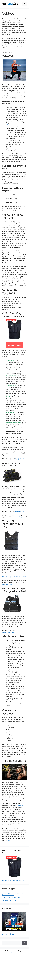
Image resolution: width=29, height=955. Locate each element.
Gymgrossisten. (20, 459)
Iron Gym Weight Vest (19, 517)
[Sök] (24, 943)
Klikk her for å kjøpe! (8, 934)
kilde (7, 125)
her (9, 840)
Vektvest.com (14, 952)
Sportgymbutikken (8, 632)
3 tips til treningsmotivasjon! (11, 897)
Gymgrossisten (20, 511)
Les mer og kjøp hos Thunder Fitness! (14, 577)
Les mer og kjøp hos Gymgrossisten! (13, 880)
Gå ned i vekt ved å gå (9, 900)
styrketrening (19, 805)
